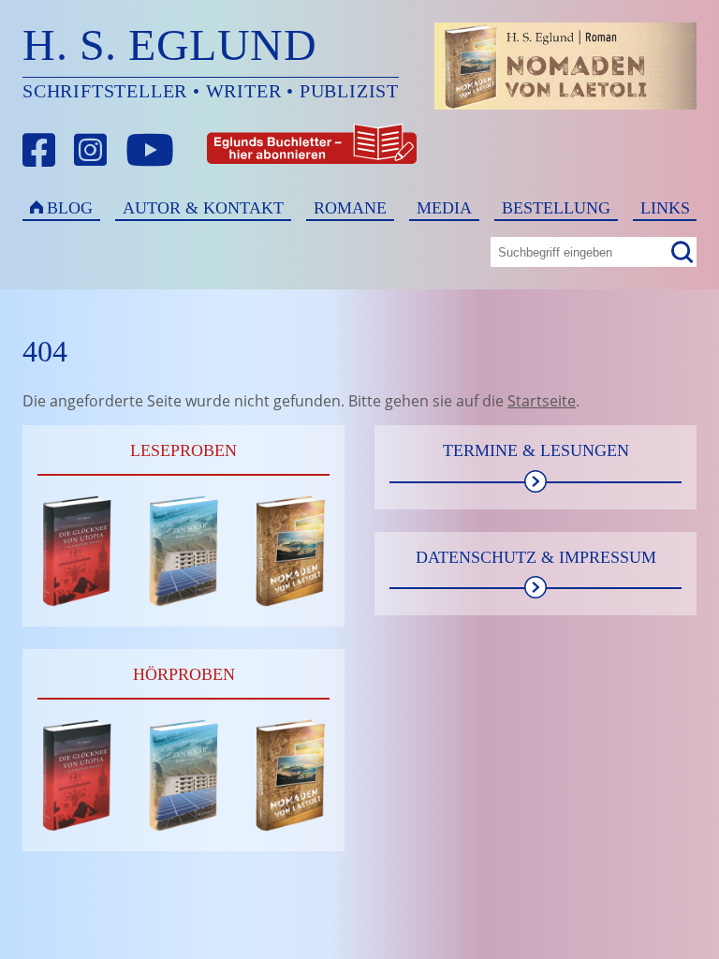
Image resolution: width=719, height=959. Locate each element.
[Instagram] (91, 150)
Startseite (541, 401)
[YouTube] (149, 150)
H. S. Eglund (169, 44)
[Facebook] (39, 150)
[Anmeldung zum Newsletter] (242, 150)
